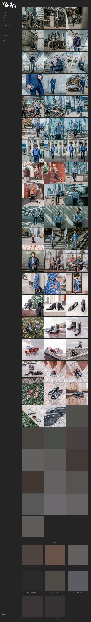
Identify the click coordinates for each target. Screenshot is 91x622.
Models (4, 33)
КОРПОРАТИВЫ (5, 27)
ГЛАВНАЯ (4, 12)
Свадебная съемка (6, 22)
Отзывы (4, 38)
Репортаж (4, 30)
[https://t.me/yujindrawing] (3, 614)
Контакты (4, 43)
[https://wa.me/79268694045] (5, 614)
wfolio (6, 619)
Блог (3, 40)
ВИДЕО (3, 17)
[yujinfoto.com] (9, 5)
